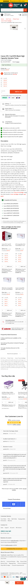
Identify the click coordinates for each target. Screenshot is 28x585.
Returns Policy (4, 563)
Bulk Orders (14, 519)
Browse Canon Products (17, 329)
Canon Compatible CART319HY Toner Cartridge (19, 288)
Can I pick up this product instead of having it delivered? (12, 343)
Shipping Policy (12, 563)
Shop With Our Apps (5, 565)
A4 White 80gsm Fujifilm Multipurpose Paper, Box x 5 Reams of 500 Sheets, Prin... (8, 393)
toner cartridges (15, 194)
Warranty (10, 520)
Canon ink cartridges (19, 192)
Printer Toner (16, 19)
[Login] (21, 5)
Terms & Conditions (22, 563)
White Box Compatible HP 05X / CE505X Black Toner (7, 288)
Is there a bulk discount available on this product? (11, 338)
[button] (1, 5)
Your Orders (3, 519)
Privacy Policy (23, 561)
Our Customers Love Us (14, 416)
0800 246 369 (6, 531)
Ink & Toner (8, 19)
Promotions (3, 520)
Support (7, 527)
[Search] (25, 10)
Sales (2, 527)
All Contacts (18, 527)
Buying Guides (21, 519)
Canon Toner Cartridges (6, 20)
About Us (3, 561)
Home (2, 19)
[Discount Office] (14, 5)
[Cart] (25, 5)
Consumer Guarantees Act (18, 565)
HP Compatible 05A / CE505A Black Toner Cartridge (20, 245)
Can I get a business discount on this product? (10, 348)
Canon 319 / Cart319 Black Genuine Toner (6, 245)
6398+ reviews (17, 424)
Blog (18, 561)
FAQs (9, 519)
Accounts (12, 527)
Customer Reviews (11, 561)
